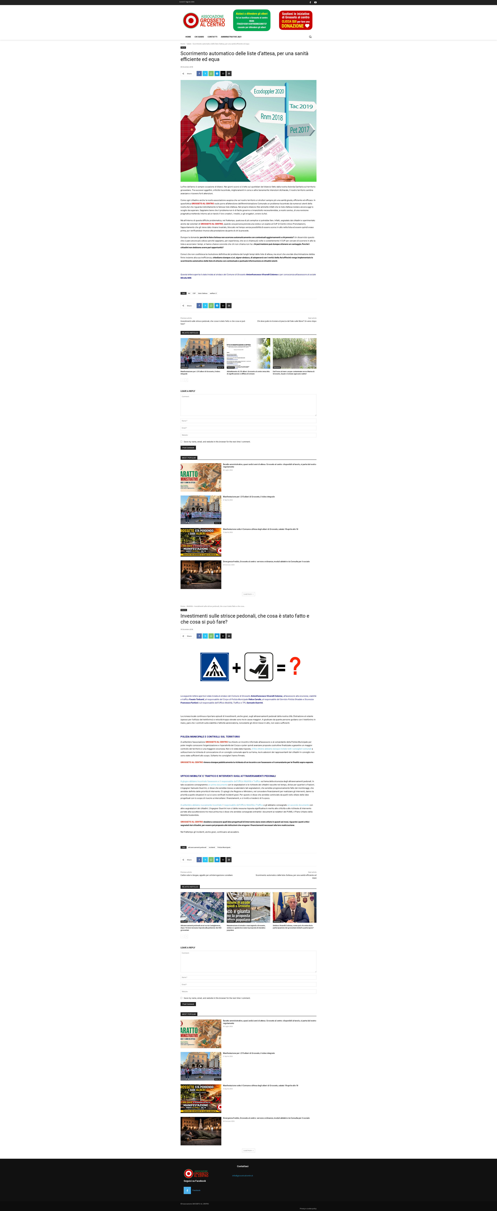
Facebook (196, 1190)
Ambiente (184, 367)
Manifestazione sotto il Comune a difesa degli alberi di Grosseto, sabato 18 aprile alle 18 (260, 529)
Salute (189, 44)
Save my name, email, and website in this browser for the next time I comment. (217, 442)
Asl (189, 293)
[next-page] (186, 380)
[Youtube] (315, 2)
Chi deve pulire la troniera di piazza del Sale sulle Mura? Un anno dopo (286, 321)
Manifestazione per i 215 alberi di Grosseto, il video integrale (249, 497)
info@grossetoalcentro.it (242, 1175)
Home (183, 44)
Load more (248, 594)
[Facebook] (310, 2)
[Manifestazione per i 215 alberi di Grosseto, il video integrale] (202, 353)
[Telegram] (217, 73)
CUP (194, 293)
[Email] (223, 73)
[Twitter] (205, 73)
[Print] (229, 73)
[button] (310, 37)
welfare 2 (213, 293)
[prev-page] (182, 380)
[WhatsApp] (211, 73)
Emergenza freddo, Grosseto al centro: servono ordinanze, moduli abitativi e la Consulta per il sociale (266, 562)
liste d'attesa (202, 293)
